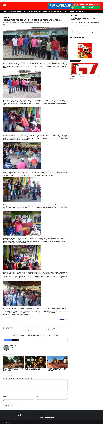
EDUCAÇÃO (59, 11)
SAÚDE (54, 11)
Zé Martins (55, 335)
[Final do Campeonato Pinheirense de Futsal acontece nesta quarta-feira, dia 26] (35, 362)
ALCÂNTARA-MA (27, 11)
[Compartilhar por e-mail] (18, 340)
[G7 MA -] (4, 5)
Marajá (43, 335)
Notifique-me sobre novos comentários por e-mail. (13, 400)
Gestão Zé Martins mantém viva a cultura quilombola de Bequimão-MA (12, 326)
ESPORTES (65, 11)
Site (37, 396)
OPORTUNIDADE (71, 11)
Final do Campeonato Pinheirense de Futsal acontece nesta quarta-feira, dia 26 (33, 369)
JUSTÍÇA (45, 11)
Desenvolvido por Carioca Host (32, 422)
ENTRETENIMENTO (79, 11)
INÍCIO (5, 11)
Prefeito (48, 335)
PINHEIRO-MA (6, 17)
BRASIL (14, 11)
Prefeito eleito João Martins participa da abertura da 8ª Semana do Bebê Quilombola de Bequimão (55, 326)
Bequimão (16, 335)
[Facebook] (12, 347)
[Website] (11, 347)
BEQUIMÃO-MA (34, 11)
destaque (22, 335)
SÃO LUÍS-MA (19, 11)
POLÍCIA (40, 11)
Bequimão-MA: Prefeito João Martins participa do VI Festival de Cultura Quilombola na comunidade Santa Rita (34, 327)
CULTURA (50, 11)
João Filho (6, 24)
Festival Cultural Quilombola (33, 335)
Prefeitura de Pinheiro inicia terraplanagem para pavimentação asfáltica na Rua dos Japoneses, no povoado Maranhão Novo (13, 369)
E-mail (4, 396)
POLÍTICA (10, 11)
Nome (4, 391)
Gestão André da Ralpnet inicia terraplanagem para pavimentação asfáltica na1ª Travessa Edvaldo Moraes (56, 369)
